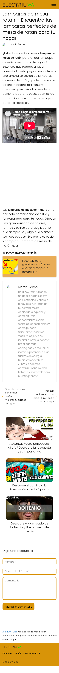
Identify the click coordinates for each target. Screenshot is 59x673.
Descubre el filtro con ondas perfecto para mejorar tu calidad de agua (15, 396)
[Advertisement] (29, 175)
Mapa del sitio (10, 661)
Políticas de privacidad (27, 653)
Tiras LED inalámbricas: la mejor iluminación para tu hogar (44, 396)
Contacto (7, 653)
